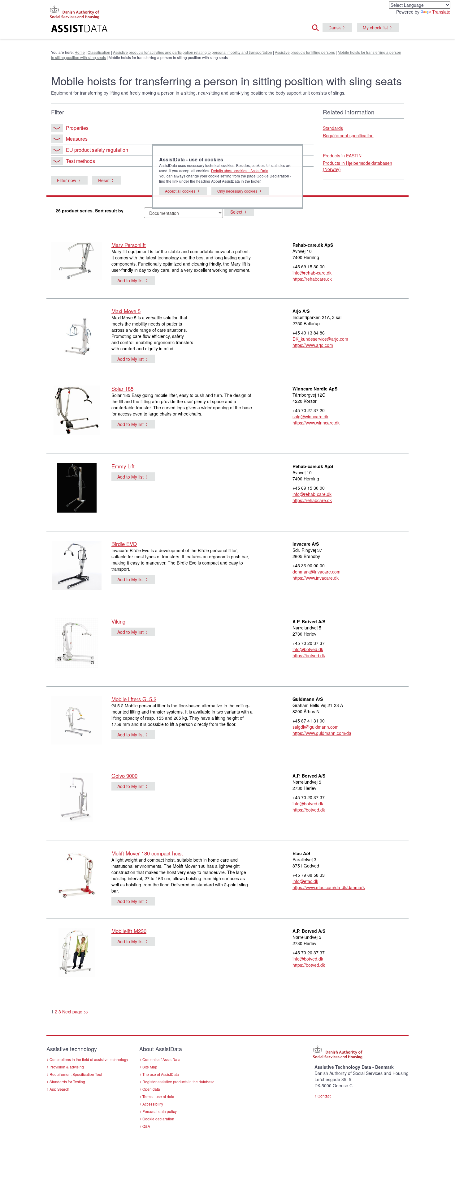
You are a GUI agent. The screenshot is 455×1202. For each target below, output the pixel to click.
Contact (324, 1095)
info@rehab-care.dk (312, 273)
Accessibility (152, 1103)
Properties (77, 127)
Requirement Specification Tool (76, 1074)
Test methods (80, 160)
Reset (104, 180)
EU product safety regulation (97, 149)
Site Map (149, 1066)
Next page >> (75, 1011)
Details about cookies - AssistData (239, 170)
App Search (59, 1089)
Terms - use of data (158, 1096)
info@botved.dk (307, 649)
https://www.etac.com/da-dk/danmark (328, 887)
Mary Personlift (128, 245)
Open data (151, 1089)
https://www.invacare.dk (315, 578)
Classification (99, 52)
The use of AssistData (160, 1074)
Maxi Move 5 (126, 311)
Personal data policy (159, 1111)
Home (80, 52)
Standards (333, 128)
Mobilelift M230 (128, 931)
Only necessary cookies (237, 191)
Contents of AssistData (161, 1059)
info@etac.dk (305, 881)
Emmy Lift (123, 466)
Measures (77, 138)
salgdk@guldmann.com (315, 727)
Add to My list (130, 280)
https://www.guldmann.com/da (321, 733)
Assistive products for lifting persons (305, 52)
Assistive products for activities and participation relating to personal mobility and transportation (192, 52)
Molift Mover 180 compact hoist (147, 853)
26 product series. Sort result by (90, 210)
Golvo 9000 (124, 775)
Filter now (66, 180)
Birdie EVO (124, 544)
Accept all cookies (180, 191)
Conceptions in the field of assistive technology (89, 1059)
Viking (118, 621)
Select (236, 212)
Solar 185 (122, 388)
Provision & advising (67, 1066)
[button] (317, 27)
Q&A (146, 1126)
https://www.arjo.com (312, 345)
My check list (375, 27)
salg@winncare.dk (310, 416)
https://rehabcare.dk (312, 279)
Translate (441, 12)
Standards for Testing (67, 1081)
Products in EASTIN (342, 155)
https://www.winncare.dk (316, 423)
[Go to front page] (152, 29)
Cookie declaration (158, 1118)
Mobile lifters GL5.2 (133, 699)
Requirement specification (348, 135)
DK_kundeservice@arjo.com (320, 339)
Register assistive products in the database (178, 1081)
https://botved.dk (308, 655)
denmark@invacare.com (316, 572)
